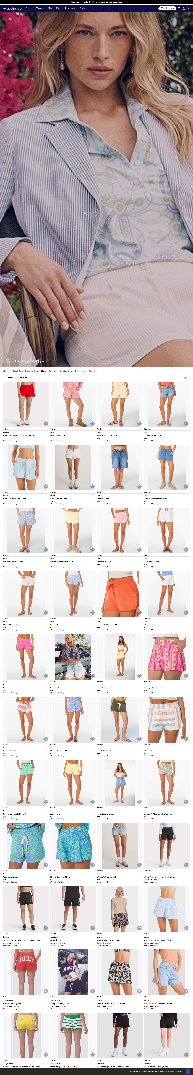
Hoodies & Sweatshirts (69, 371)
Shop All (6, 371)
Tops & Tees (18, 371)
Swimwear (53, 371)
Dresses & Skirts (32, 371)
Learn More (179, 1072)
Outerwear (93, 371)
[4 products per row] (180, 377)
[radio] (6, 426)
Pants (84, 371)
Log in (97, 2)
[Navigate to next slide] (141, 552)
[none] (26, 426)
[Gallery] (26, 404)
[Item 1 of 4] (26, 404)
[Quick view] (46, 423)
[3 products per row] (175, 377)
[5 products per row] (185, 377)
